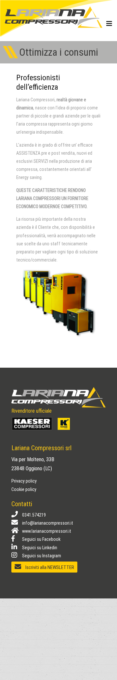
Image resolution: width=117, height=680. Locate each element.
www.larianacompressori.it (46, 531)
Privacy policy (24, 481)
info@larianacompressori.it (47, 523)
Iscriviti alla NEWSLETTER (49, 567)
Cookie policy (23, 489)
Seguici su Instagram (41, 555)
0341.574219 (33, 515)
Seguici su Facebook (40, 539)
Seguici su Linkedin (39, 547)
